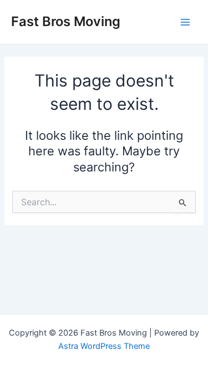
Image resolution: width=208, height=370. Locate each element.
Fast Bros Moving (65, 21)
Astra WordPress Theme (104, 346)
